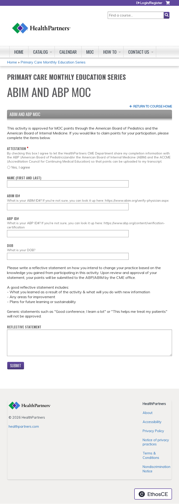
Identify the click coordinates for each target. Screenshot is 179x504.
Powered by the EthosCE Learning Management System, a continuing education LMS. (153, 494)
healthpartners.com (24, 426)
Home (19, 51)
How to (110, 51)
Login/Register (151, 2)
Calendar (68, 51)
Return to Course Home (152, 106)
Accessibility (152, 422)
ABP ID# (13, 218)
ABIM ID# (13, 195)
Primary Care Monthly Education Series (53, 62)
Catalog (40, 51)
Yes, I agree (20, 167)
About (147, 413)
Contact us (138, 51)
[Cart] (168, 4)
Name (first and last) (24, 177)
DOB (10, 245)
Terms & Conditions (151, 455)
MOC (90, 51)
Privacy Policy (153, 431)
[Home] (41, 23)
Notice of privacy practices (156, 442)
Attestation (16, 148)
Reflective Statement (24, 326)
